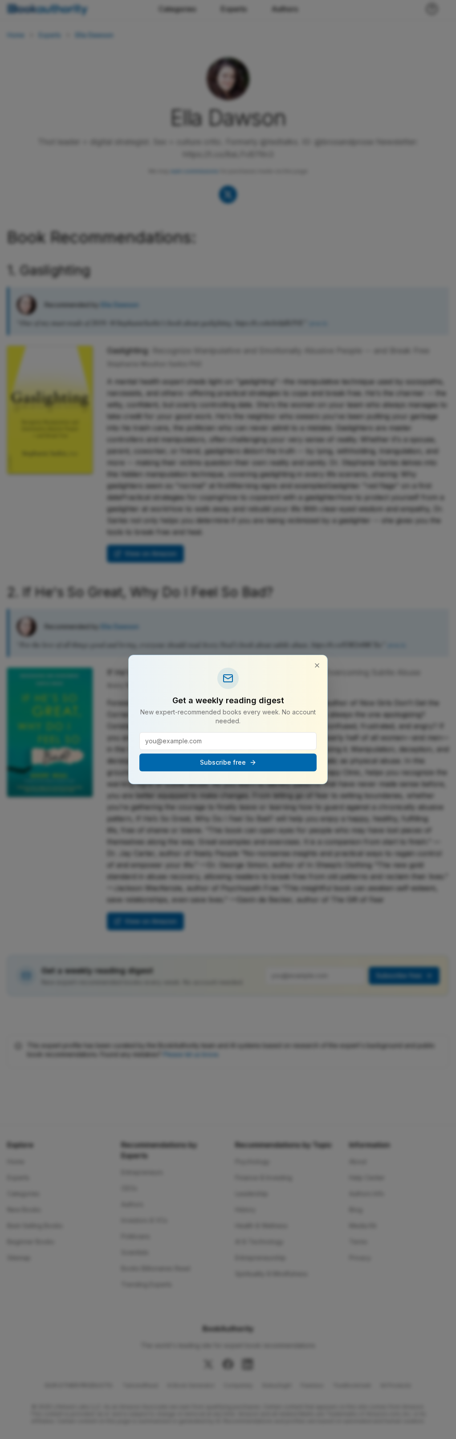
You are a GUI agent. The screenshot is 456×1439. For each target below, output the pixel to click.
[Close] (317, 665)
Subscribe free (223, 762)
